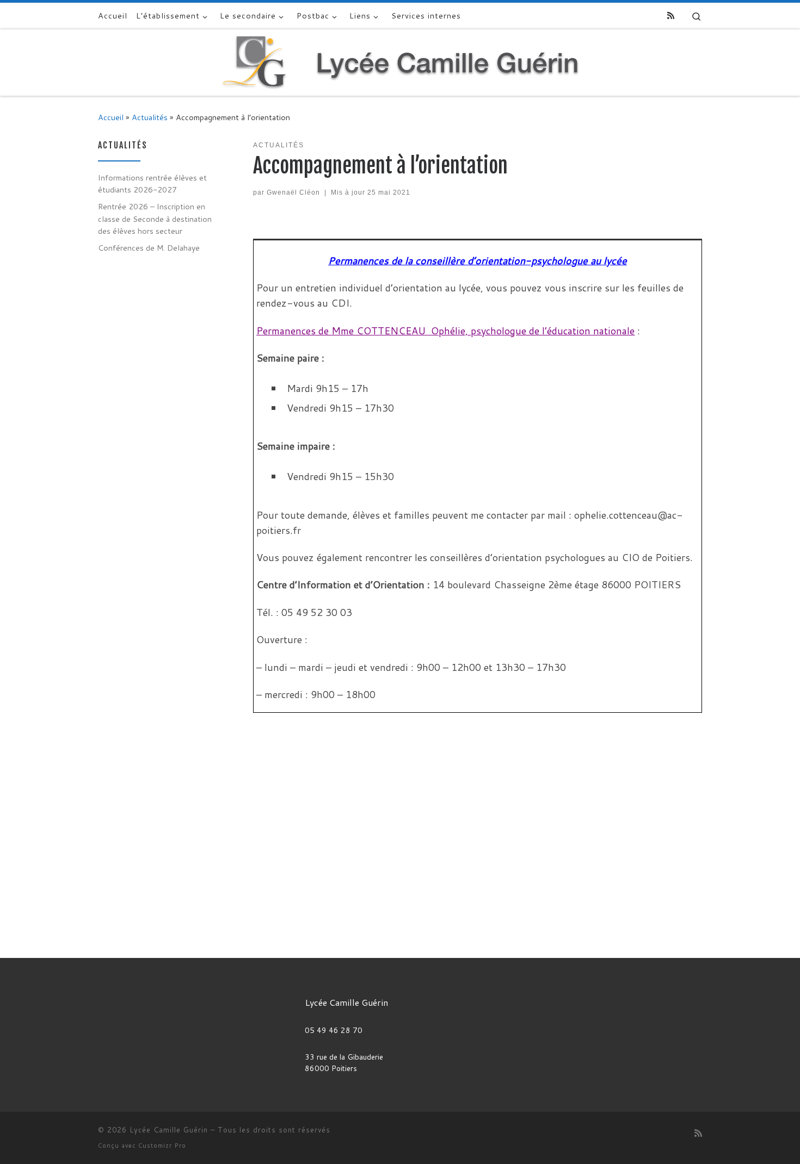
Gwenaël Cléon (293, 192)
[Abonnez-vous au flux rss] (670, 15)
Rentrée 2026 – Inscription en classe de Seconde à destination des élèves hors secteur (155, 218)
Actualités (150, 117)
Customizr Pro (162, 1145)
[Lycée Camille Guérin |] (400, 61)
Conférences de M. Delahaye (149, 247)
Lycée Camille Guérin (169, 1130)
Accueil (111, 117)
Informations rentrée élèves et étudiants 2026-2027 (152, 183)
